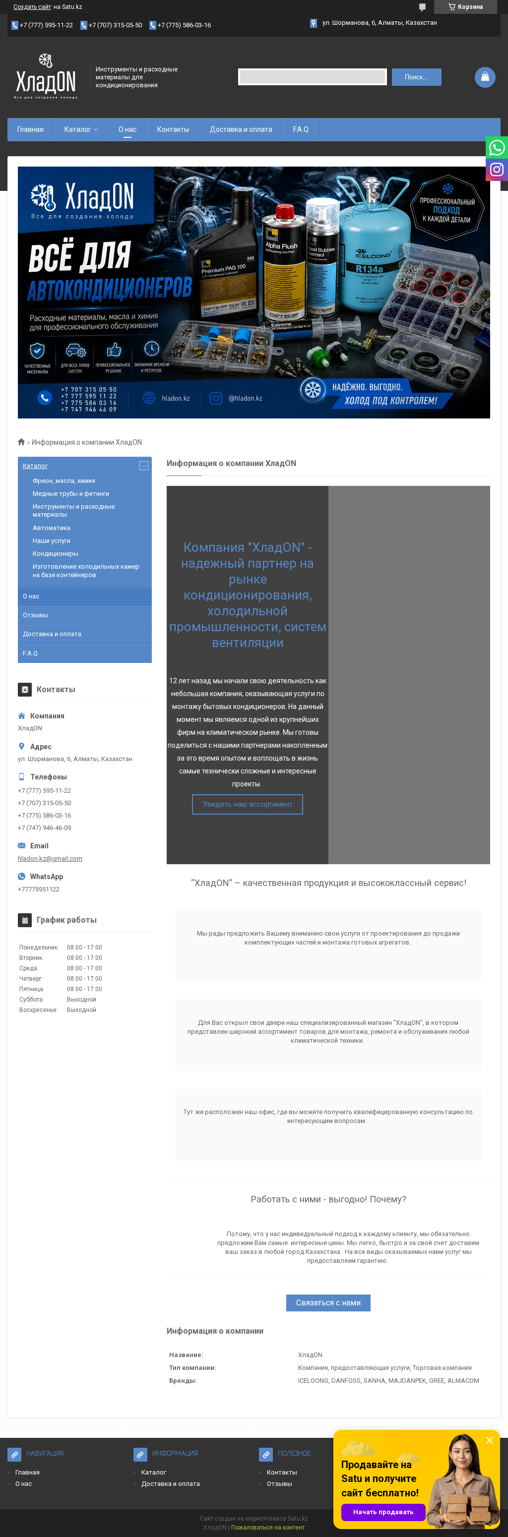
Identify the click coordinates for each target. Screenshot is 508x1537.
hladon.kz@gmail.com (50, 858)
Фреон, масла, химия (64, 480)
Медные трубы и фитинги (71, 493)
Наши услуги (51, 540)
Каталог (77, 129)
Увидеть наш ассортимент (248, 804)
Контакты (173, 129)
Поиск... (417, 77)
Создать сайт (32, 6)
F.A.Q (301, 129)
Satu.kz (298, 1518)
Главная (30, 129)
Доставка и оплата (241, 129)
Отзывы (35, 615)
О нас (127, 129)
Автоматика (51, 528)
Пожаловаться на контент (268, 1527)
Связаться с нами (328, 1302)
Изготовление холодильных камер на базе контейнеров (86, 570)
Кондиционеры (55, 553)
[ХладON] (45, 76)
